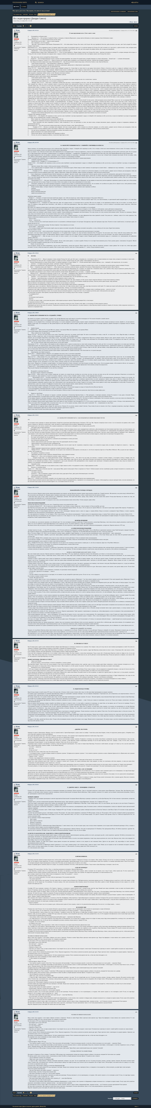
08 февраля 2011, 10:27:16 (33, 640)
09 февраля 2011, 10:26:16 (33, 784)
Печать (136, 1092)
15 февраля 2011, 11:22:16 (33, 1011)
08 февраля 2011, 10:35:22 (33, 686)
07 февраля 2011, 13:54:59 (33, 487)
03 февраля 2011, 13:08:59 (33, 312)
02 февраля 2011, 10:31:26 (33, 30)
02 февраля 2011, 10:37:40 (33, 142)
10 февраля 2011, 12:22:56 (33, 853)
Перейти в (110, 1098)
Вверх (14, 1092)
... (27, 26)
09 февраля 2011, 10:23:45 (33, 726)
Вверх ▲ (136, 1106)
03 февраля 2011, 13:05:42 (33, 253)
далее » (136, 22)
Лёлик (17, 30)
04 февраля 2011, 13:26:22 (33, 415)
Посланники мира (20, 2)
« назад (131, 22)
